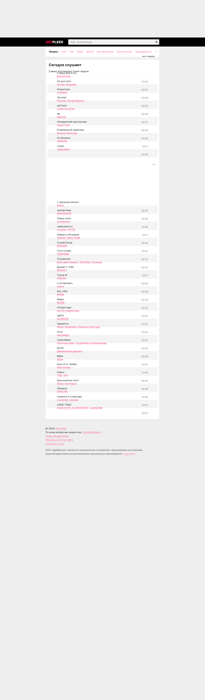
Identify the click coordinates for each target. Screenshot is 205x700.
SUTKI (71, 229)
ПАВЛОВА (63, 253)
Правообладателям (56, 436)
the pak (61, 100)
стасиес (62, 229)
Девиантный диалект (69, 351)
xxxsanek (62, 399)
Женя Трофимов (67, 326)
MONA (61, 302)
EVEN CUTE (64, 407)
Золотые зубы (65, 343)
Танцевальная (143, 51)
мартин (61, 116)
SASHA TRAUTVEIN (68, 237)
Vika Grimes (64, 367)
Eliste (60, 383)
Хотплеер (60, 428)
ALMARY (62, 92)
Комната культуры (89, 326)
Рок (71, 51)
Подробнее (129, 453)
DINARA (61, 278)
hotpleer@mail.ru (91, 432)
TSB (59, 375)
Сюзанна (97, 262)
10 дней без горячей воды (91, 343)
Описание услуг (54, 443)
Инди (80, 51)
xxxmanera (63, 221)
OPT (65, 375)
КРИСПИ (62, 391)
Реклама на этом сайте (59, 439)
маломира (63, 334)
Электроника (124, 51)
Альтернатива (105, 51)
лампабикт (63, 149)
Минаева (71, 84)
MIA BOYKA (64, 76)
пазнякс (74, 399)
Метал (90, 51)
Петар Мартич (75, 100)
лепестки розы (66, 108)
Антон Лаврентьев (68, 310)
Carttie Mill (96, 407)
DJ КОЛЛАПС (80, 407)
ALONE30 (62, 318)
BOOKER (62, 245)
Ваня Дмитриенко (67, 262)
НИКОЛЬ (62, 141)
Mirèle (60, 294)
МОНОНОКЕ (64, 213)
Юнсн (60, 205)
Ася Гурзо (71, 383)
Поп (64, 51)
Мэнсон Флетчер (67, 133)
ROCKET (62, 270)
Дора (60, 359)
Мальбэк (85, 262)
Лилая (61, 84)
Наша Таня (63, 124)
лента (60, 286)
